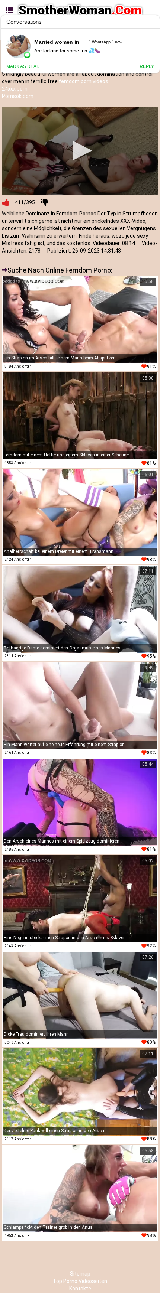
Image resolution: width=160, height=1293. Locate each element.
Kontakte (80, 1289)
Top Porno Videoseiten (80, 1281)
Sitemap (80, 1274)
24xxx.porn (15, 89)
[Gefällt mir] (5, 202)
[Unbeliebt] (44, 202)
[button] (80, 150)
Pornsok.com (17, 96)
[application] (80, 151)
